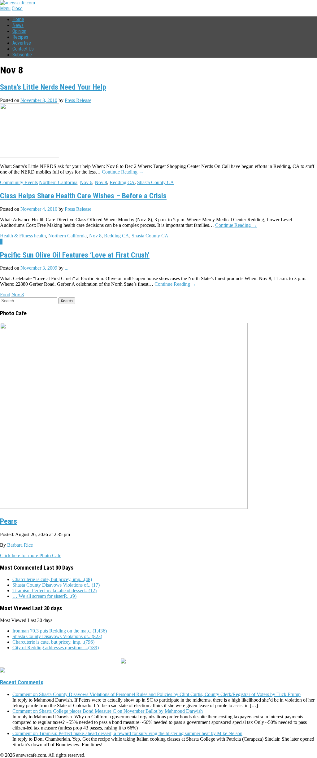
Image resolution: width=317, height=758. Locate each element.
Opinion (19, 31)
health (40, 235)
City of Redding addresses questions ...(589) (55, 647)
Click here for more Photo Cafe (30, 555)
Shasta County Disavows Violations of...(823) (57, 636)
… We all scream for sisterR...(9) (44, 596)
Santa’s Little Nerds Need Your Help (53, 87)
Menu (5, 8)
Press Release (78, 100)
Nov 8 (101, 182)
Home (18, 19)
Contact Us (23, 49)
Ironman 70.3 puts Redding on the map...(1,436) (59, 630)
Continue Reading (123, 171)
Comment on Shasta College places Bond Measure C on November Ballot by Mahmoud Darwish (107, 711)
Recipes (20, 37)
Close (17, 8)
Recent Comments (21, 682)
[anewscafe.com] (17, 2)
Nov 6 (86, 182)
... (66, 268)
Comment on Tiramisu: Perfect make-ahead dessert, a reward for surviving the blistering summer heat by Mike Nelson (127, 733)
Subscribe (22, 55)
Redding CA (122, 182)
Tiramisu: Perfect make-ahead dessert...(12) (54, 590)
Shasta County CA (155, 182)
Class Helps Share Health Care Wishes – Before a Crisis (83, 196)
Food (5, 294)
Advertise (21, 43)
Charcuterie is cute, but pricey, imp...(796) (53, 642)
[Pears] (124, 506)
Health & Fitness (16, 235)
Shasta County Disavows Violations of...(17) (56, 585)
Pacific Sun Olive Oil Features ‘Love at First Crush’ (75, 255)
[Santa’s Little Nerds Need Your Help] (29, 155)
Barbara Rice (20, 545)
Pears (8, 521)
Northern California (58, 182)
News (18, 25)
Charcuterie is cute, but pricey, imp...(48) (52, 579)
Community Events (19, 182)
